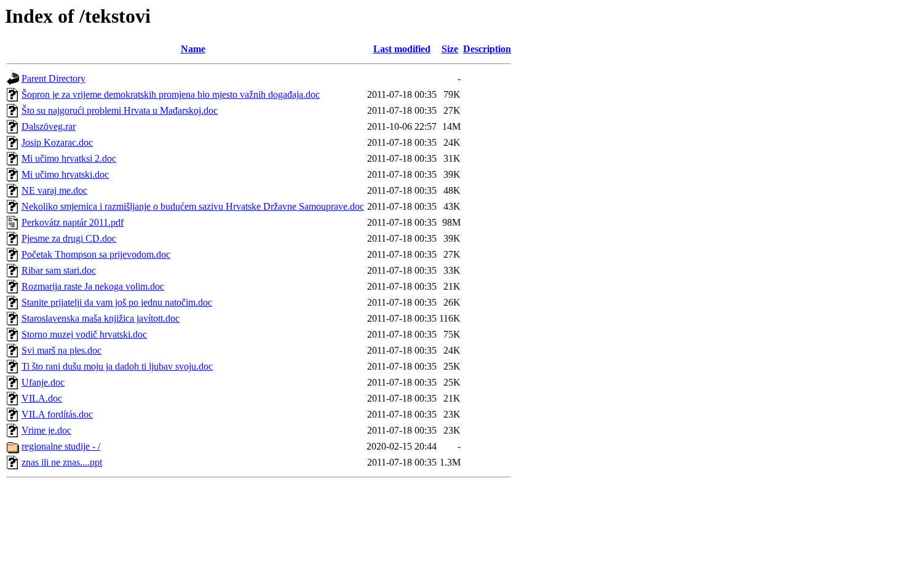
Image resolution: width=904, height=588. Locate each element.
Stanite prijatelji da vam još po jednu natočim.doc (117, 302)
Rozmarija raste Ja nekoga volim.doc (93, 286)
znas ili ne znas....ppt (62, 462)
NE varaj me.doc (54, 190)
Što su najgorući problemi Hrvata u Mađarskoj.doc (120, 110)
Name (193, 49)
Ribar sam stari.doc (59, 270)
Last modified (401, 49)
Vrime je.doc (46, 430)
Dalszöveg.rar (49, 126)
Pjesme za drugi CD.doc (69, 238)
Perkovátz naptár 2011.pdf (73, 222)
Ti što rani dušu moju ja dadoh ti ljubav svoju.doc (117, 366)
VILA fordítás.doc (57, 414)
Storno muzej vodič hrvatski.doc (84, 334)
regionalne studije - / (61, 446)
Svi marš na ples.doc (61, 350)
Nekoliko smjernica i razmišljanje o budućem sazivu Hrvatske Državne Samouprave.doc (193, 206)
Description (487, 49)
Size (450, 49)
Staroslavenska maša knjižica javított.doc (101, 318)
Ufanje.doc (43, 382)
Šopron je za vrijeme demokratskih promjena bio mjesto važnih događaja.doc (171, 94)
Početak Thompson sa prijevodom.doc (96, 254)
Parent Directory (53, 78)
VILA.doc (42, 398)
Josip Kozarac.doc (57, 142)
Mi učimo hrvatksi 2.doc (69, 158)
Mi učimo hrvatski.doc (65, 174)
